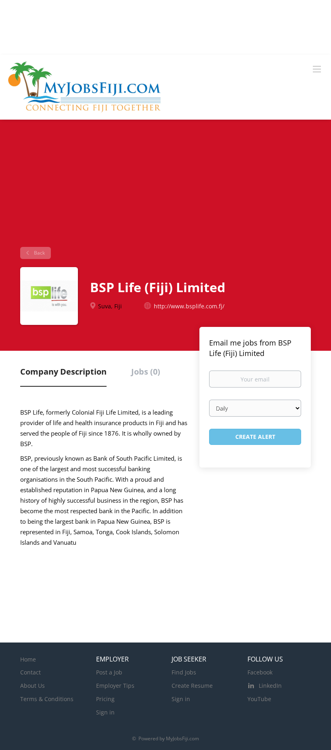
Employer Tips (115, 685)
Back (39, 252)
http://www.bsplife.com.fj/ (189, 306)
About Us (32, 685)
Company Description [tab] (63, 371)
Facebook (259, 672)
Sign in (105, 712)
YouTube (259, 699)
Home (28, 659)
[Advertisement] (165, 186)
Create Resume (192, 685)
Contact (30, 672)
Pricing (105, 699)
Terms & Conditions (46, 699)
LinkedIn (270, 685)
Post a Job (109, 672)
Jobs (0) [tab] (145, 371)
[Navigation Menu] (317, 69)
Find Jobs (184, 672)
